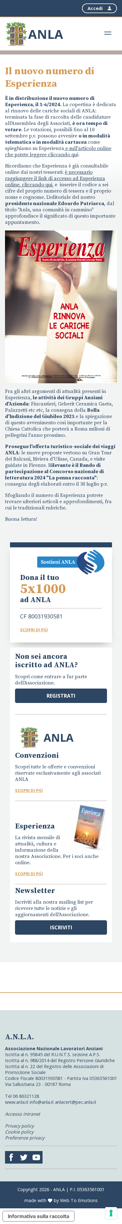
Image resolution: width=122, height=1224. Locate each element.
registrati (61, 695)
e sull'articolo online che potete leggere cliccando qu (58, 151)
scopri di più (29, 790)
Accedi (95, 8)
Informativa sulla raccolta (38, 1216)
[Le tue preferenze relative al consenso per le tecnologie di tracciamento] (111, 1213)
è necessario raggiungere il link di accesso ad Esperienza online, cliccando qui (55, 178)
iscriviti (61, 927)
